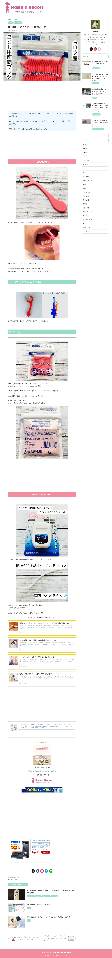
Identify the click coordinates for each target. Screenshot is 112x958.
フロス (15, 879)
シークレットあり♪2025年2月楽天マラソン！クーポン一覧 (100, 122)
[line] (50, 871)
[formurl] (99, 49)
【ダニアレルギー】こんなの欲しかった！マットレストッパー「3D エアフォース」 (100, 76)
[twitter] (33, 871)
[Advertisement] (42, 96)
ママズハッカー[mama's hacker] (56, 952)
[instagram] (95, 49)
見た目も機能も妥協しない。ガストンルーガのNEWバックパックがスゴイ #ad (100, 91)
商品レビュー (16, 877)
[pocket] (42, 871)
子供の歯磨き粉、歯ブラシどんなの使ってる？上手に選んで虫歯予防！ (49, 917)
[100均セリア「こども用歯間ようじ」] (46, 871)
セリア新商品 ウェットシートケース (38, 905)
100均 (11, 877)
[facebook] (37, 871)
